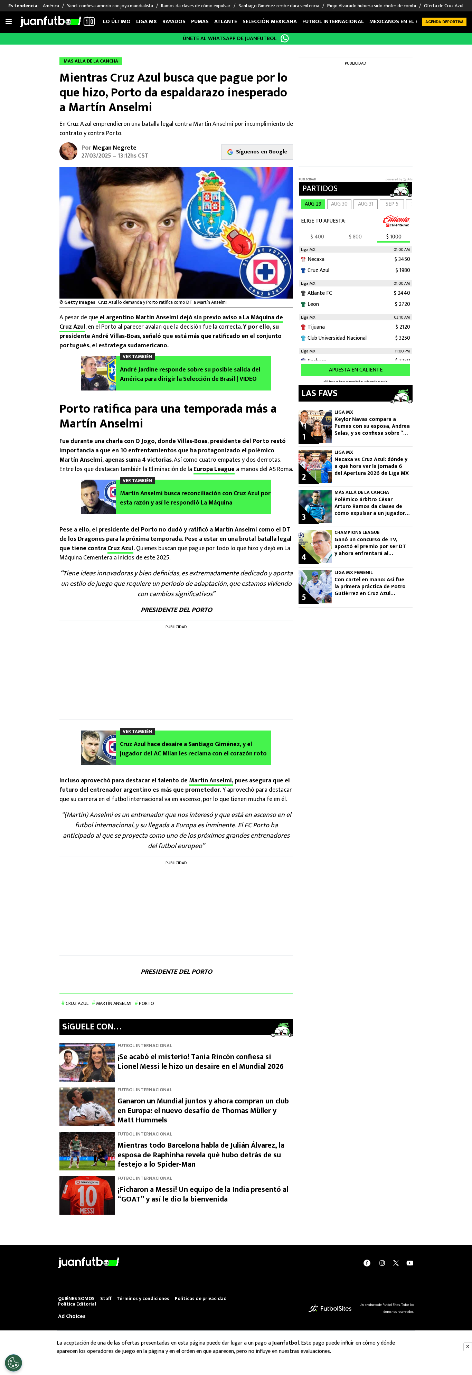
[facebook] (367, 1263)
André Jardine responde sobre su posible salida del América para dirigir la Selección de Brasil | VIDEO (190, 374)
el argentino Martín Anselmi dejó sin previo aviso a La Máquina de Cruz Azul (171, 322)
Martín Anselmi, (211, 780)
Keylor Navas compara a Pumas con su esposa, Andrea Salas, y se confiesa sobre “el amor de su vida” (372, 426)
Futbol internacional (333, 21)
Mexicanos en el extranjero (408, 21)
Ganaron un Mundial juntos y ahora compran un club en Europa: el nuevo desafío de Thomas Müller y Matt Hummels (203, 1111)
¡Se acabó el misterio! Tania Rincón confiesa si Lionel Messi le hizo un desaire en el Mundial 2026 (200, 1062)
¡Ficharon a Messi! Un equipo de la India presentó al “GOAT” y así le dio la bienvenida (202, 1194)
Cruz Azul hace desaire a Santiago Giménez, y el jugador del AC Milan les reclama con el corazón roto (193, 749)
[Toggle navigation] (9, 22)
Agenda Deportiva (444, 21)
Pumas (200, 21)
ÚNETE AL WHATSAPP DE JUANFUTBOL (230, 38)
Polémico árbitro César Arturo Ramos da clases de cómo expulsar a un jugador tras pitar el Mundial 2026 (369, 506)
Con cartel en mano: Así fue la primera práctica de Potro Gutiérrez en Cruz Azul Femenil (370, 586)
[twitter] (396, 1263)
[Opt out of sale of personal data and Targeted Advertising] (13, 1363)
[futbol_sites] (330, 1308)
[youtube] (410, 1263)
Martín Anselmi (113, 1003)
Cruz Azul (120, 548)
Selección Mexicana (270, 21)
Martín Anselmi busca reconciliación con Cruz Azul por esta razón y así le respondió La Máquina (195, 498)
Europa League (214, 469)
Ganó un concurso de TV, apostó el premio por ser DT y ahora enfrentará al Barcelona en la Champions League (370, 546)
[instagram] (382, 1263)
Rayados (174, 21)
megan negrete (114, 148)
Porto (146, 1003)
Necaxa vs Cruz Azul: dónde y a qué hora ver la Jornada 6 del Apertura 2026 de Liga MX (371, 466)
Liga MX (146, 21)
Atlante (225, 21)
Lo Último (117, 21)
